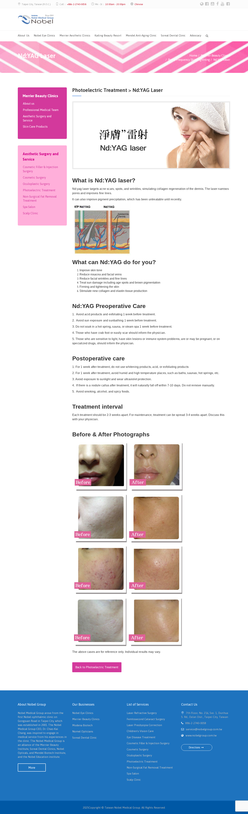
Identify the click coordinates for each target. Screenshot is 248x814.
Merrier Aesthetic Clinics (75, 35)
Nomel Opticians (82, 731)
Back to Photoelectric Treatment (96, 667)
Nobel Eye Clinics (44, 35)
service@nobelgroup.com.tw (204, 729)
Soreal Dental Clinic (173, 35)
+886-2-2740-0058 (76, 4)
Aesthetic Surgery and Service (37, 118)
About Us (23, 35)
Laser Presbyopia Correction (144, 725)
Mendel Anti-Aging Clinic (141, 35)
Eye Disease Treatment (141, 737)
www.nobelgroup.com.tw (201, 735)
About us (28, 103)
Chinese (139, 4)
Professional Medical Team (40, 109)
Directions (194, 747)
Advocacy (195, 35)
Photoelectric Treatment (39, 190)
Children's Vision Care (140, 731)
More (31, 767)
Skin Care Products (35, 126)
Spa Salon (29, 206)
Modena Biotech (82, 725)
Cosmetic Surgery (34, 177)
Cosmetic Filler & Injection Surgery (40, 169)
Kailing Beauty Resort (108, 35)
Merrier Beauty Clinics (85, 719)
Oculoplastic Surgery (36, 183)
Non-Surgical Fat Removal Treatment (40, 198)
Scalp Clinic (30, 213)
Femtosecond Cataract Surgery (146, 719)
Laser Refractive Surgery (142, 712)
